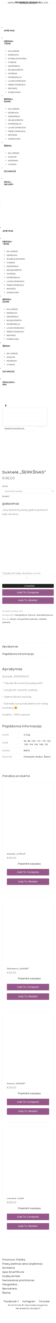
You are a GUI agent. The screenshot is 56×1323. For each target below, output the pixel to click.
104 (33, 741)
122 (48, 741)
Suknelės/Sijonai (44, 615)
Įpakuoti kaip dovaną (22, 573)
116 (43, 741)
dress (13, 619)
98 (28, 741)
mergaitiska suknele (27, 619)
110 (38, 741)
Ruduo (39, 757)
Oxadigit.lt (35, 1308)
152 (46, 744)
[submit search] (2, 433)
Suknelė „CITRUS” (16, 854)
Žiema (47, 757)
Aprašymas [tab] (10, 646)
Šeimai (31, 615)
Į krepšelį (29, 586)
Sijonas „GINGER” (16, 1084)
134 (31, 744)
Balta (27, 750)
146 (41, 744)
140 (36, 744)
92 (25, 741)
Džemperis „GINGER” (18, 969)
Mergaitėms (21, 615)
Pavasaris (29, 757)
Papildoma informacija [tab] (18, 654)
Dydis (5, 486)
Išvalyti (5, 496)
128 (26, 744)
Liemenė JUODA (15, 1198)
